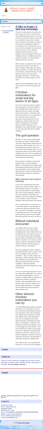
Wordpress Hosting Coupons (33, 427)
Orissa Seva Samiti (24, 423)
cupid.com (25, 250)
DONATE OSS (6, 357)
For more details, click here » (17, 364)
